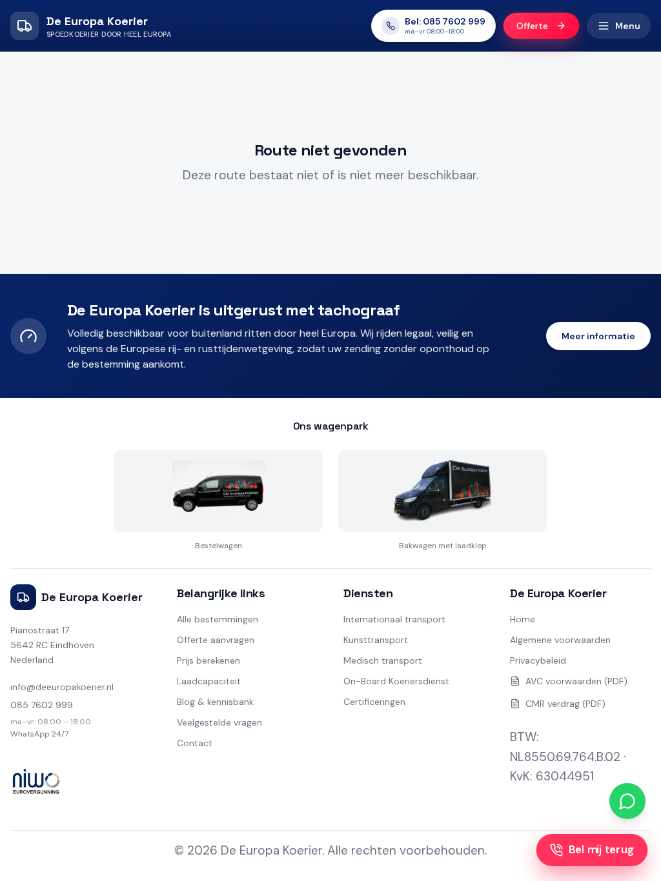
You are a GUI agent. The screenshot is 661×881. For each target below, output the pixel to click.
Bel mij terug (601, 849)
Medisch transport (382, 660)
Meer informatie (598, 336)
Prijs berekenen (208, 660)
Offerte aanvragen (215, 640)
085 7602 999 (41, 705)
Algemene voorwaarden (560, 640)
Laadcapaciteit (209, 681)
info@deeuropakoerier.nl (62, 687)
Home (522, 619)
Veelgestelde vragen (219, 722)
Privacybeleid (538, 660)
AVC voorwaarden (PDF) (576, 681)
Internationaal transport (394, 619)
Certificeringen (374, 702)
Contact (194, 743)
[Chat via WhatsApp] (627, 801)
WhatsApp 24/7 (39, 734)
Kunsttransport (375, 640)
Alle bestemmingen (217, 619)
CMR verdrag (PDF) (565, 703)
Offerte (532, 26)
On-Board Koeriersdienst (396, 681)
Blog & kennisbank (215, 702)
